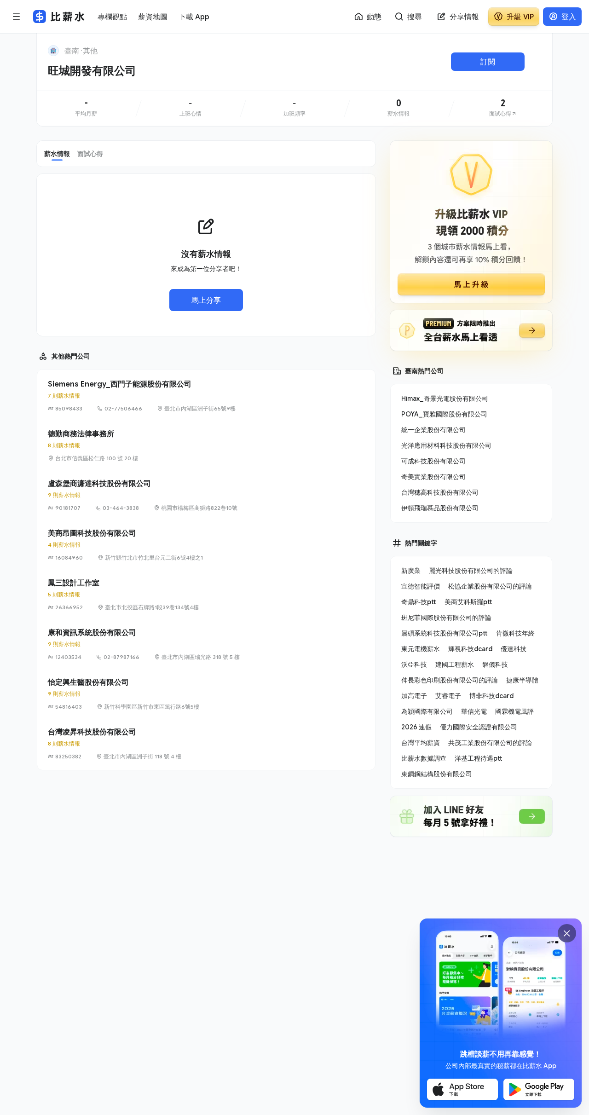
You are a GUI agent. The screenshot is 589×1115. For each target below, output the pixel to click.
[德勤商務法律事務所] (206, 445)
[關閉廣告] (567, 933)
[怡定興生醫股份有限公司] (206, 694)
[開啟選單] (16, 16)
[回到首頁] (53, 50)
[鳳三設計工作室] (206, 595)
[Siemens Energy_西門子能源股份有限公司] (206, 396)
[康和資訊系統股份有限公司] (206, 644)
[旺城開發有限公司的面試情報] (503, 108)
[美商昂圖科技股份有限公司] (206, 545)
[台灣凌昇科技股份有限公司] (206, 744)
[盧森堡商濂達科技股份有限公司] (206, 495)
